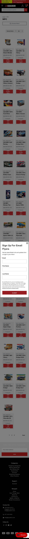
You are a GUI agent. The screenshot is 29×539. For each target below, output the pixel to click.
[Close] (27, 243)
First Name (5, 266)
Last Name (5, 274)
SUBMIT (14, 293)
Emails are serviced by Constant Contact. (10, 288)
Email (4, 258)
